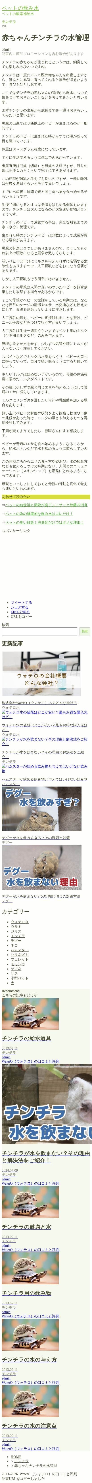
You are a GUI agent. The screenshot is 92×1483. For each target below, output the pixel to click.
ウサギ (16, 49)
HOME (16, 1457)
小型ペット (20, 978)
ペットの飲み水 (20, 8)
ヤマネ (16, 969)
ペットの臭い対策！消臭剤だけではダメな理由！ (44, 522)
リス (14, 54)
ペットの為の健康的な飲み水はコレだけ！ (39, 514)
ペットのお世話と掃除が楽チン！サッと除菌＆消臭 (46, 505)
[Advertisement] (39, 564)
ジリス (16, 78)
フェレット (20, 59)
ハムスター (20, 45)
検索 (5, 625)
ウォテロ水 (20, 31)
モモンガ (18, 68)
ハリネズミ (20, 73)
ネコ (14, 40)
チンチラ (18, 63)
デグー (16, 941)
